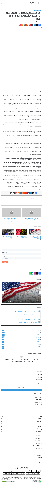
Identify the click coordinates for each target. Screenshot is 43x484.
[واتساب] (30, 273)
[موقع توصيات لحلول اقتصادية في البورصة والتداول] (35, 3)
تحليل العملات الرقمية (39, 379)
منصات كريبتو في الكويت (38, 442)
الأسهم (39, 339)
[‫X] (37, 25)
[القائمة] (1, 3)
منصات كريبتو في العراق (38, 446)
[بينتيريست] (30, 25)
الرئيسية (39, 9)
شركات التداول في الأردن (38, 404)
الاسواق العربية (37, 341)
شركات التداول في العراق (38, 402)
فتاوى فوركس (37, 348)
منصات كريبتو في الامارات (38, 440)
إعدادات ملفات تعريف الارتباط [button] (10, 481)
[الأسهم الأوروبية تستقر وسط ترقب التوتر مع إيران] (8, 232)
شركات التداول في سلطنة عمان (37, 401)
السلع (39, 335)
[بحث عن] (41, 3)
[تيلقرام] (32, 273)
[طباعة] (11, 193)
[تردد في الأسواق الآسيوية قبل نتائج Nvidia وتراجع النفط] (21, 232)
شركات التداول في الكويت (38, 399)
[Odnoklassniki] (22, 25)
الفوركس (38, 344)
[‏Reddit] (27, 25)
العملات (39, 330)
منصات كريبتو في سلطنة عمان (37, 445)
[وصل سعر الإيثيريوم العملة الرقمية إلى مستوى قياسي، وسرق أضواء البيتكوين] (31, 212)
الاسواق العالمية (32, 9)
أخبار (41, 454)
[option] (21, 292)
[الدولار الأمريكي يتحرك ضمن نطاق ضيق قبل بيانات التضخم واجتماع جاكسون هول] (35, 232)
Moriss (38, 21)
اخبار (36, 9)
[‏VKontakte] (25, 25)
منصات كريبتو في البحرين (38, 443)
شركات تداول (38, 342)
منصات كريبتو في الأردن (38, 448)
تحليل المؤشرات (40, 381)
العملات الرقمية (37, 337)
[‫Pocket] (20, 25)
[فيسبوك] (39, 25)
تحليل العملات (40, 377)
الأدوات (39, 346)
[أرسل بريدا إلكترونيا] (36, 21)
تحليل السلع (40, 376)
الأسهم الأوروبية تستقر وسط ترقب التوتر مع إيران (8, 237)
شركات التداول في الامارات (38, 397)
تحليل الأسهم (40, 374)
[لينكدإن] (35, 25)
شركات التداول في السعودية (38, 396)
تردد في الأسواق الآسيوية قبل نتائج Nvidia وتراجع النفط (21, 237)
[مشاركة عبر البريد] (14, 193)
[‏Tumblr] (32, 25)
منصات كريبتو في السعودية (38, 438)
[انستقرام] (35, 273)
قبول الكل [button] (3, 481)
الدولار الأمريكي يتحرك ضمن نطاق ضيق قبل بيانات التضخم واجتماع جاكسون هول (35, 237)
